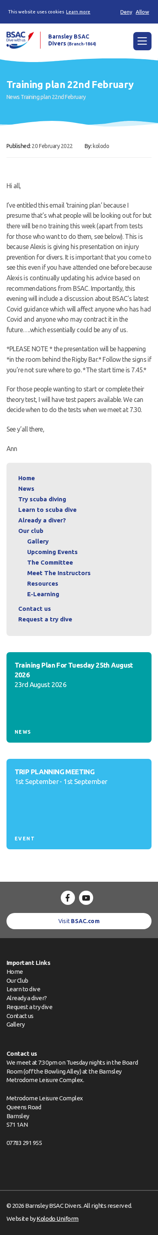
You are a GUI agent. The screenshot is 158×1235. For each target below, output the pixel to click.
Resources (42, 583)
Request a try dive (29, 1006)
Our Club (17, 980)
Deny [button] (126, 12)
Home (26, 478)
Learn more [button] (78, 11)
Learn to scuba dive (47, 509)
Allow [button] (142, 12)
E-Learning (43, 594)
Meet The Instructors (59, 572)
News (13, 97)
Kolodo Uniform (57, 1218)
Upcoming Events (52, 551)
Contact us (34, 608)
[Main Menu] (142, 41)
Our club (30, 530)
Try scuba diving (42, 499)
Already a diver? (42, 520)
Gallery (38, 541)
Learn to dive (23, 989)
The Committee (50, 562)
